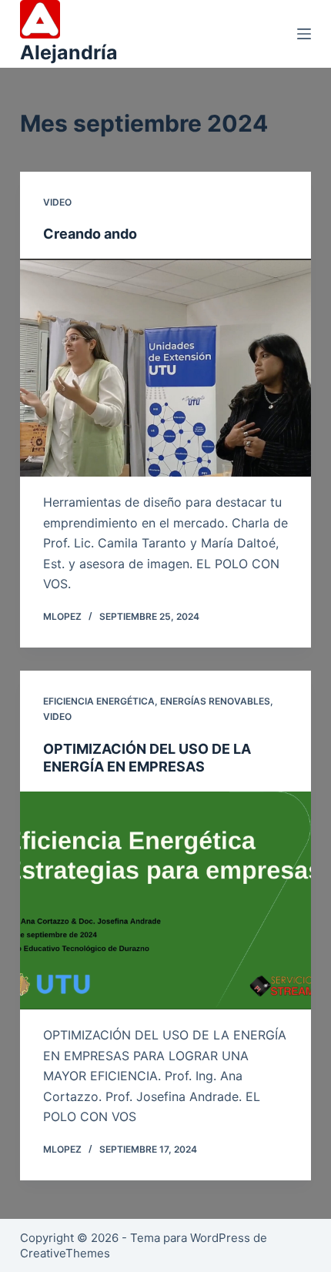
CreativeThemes (65, 1253)
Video (57, 202)
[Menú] (304, 34)
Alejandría (69, 52)
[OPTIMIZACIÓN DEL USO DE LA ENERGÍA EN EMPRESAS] (165, 901)
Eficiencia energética (99, 701)
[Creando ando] (165, 368)
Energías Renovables (215, 701)
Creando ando (90, 234)
